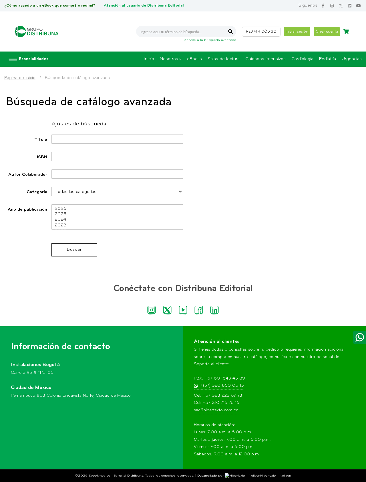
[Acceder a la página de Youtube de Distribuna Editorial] (358, 6)
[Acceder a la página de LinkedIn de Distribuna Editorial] (349, 6)
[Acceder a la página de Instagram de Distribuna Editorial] (332, 6)
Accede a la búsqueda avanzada (210, 40)
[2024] (117, 219)
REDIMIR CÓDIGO (261, 31)
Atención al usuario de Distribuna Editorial (144, 5)
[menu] (253, 59)
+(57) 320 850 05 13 (222, 386)
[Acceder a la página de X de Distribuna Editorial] (340, 6)
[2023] (117, 225)
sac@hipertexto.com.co (216, 410)
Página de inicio (19, 78)
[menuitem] (149, 59)
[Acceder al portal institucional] (36, 31)
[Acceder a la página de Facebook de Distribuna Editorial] (323, 6)
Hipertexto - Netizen (275, 475)
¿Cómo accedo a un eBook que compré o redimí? (49, 5)
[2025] (117, 214)
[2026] (117, 209)
